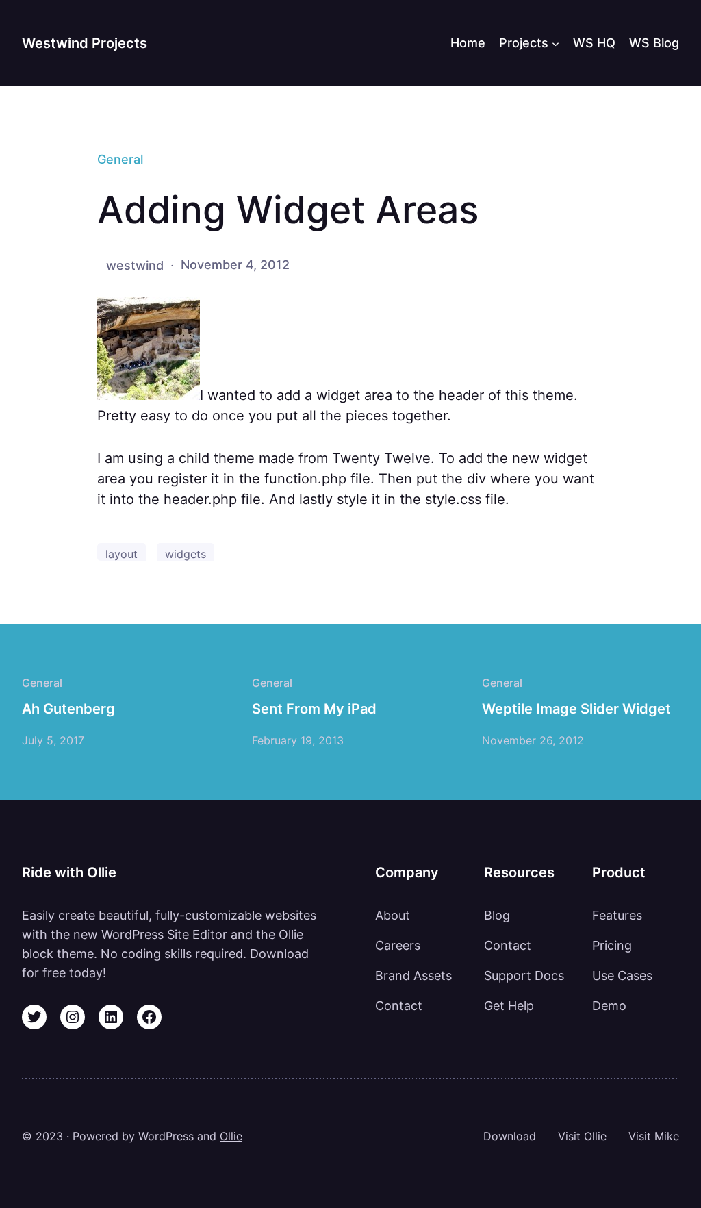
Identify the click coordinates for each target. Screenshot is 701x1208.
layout (121, 554)
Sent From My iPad (314, 709)
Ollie (231, 1136)
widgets (185, 554)
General (120, 158)
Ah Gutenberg (68, 709)
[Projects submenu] (555, 43)
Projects (523, 42)
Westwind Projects (84, 43)
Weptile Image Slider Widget (576, 709)
